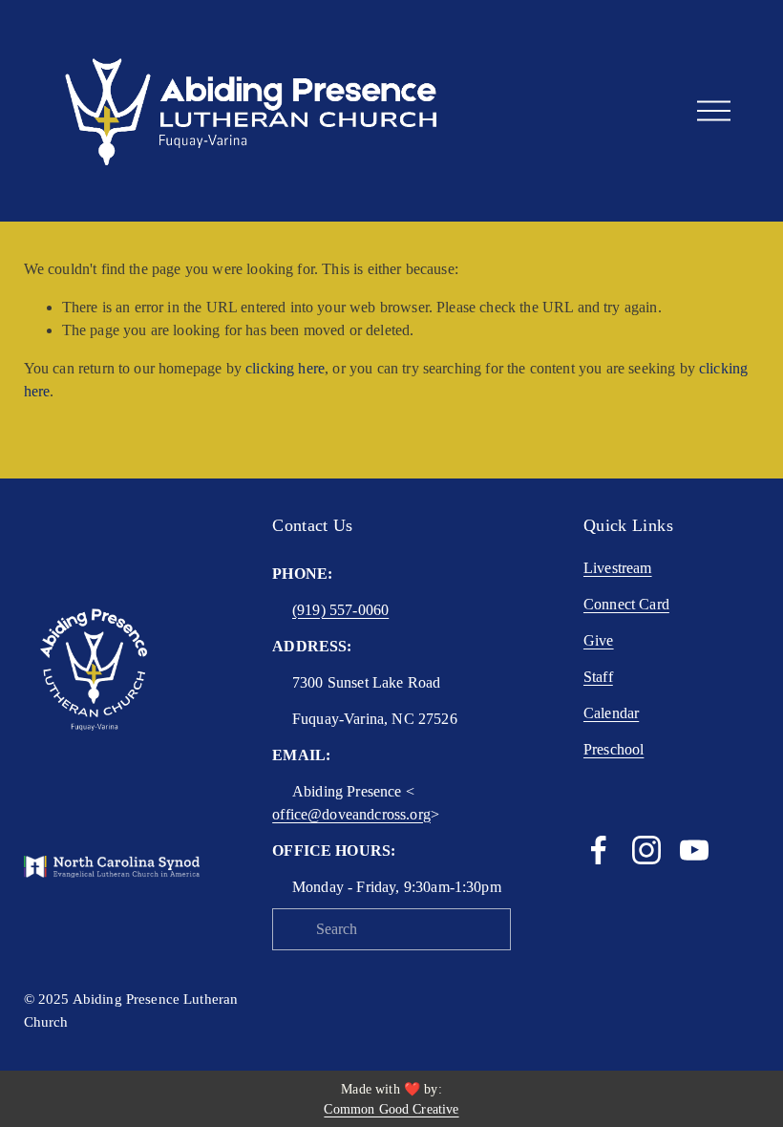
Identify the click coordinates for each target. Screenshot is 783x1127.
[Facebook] (598, 850)
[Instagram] (646, 850)
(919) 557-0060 (340, 610)
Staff (598, 677)
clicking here (285, 368)
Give (598, 640)
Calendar (611, 713)
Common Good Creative (391, 1109)
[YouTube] (694, 850)
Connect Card (626, 604)
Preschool (613, 749)
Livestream (617, 568)
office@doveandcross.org (351, 814)
